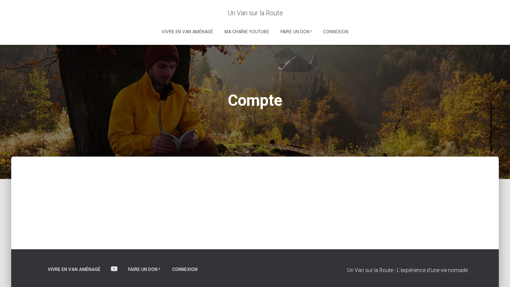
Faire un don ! (296, 31)
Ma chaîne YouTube (246, 31)
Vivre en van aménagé (187, 31)
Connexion (335, 31)
